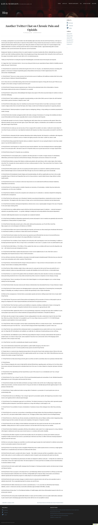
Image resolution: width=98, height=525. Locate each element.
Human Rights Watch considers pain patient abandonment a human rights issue (64, 509)
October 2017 (69, 44)
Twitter (70, 28)
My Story (94, 3)
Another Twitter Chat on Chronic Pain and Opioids (59, 515)
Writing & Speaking (73, 3)
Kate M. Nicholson (9, 4)
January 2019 (69, 33)
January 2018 (69, 38)
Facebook (71, 25)
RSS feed (71, 23)
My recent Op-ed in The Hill (55, 511)
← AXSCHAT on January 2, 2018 (7, 502)
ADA (81, 3)
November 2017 (70, 42)
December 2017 (70, 40)
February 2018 (69, 35)
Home (59, 3)
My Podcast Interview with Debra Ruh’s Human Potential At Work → (50, 502)
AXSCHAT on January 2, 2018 (55, 517)
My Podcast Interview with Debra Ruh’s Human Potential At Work (61, 513)
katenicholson (37, 32)
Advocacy (64, 3)
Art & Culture (86, 3)
